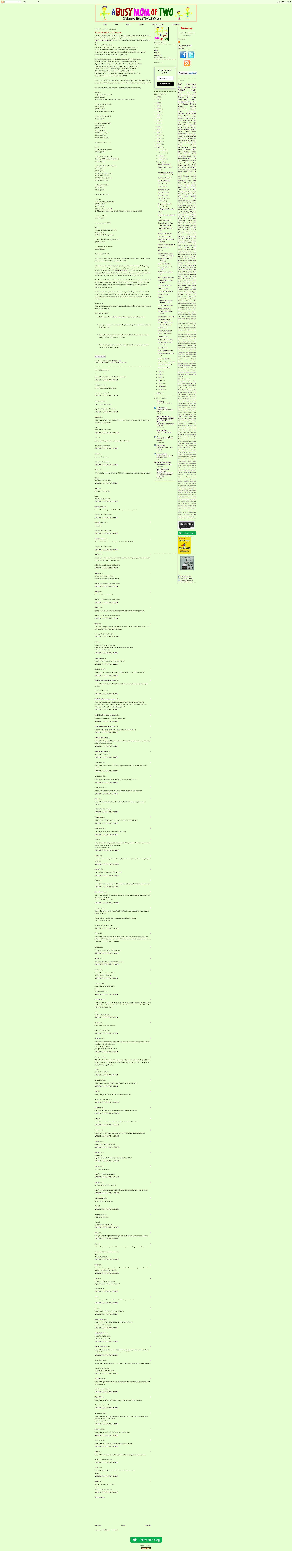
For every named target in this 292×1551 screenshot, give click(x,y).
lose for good (189, 479)
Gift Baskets (185, 407)
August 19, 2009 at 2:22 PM (106, 664)
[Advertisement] (106, 1511)
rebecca (97, 1022)
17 (150, 642)
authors (179, 454)
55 (150, 1182)
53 (150, 1152)
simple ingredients (186, 499)
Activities (180, 192)
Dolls (194, 265)
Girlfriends (180, 309)
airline (179, 452)
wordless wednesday (184, 129)
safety (187, 256)
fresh (186, 470)
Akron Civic (187, 165)
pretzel (184, 347)
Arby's (179, 383)
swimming (191, 292)
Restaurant (186, 158)
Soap (193, 436)
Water (186, 196)
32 (150, 839)
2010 (158, 144)
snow (190, 232)
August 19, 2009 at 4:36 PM (106, 694)
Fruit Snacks (193, 307)
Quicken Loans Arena (183, 432)
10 (150, 522)
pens (186, 488)
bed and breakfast (182, 456)
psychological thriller (183, 492)
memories (193, 254)
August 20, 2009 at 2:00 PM (106, 1314)
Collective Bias (191, 301)
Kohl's (190, 241)
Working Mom (192, 448)
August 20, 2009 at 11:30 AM (107, 1161)
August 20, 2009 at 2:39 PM (106, 1408)
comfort (194, 461)
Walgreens (192, 111)
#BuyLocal (180, 296)
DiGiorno (183, 394)
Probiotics (184, 430)
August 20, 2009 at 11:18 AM (107, 1136)
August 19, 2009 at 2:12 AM (106, 568)
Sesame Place (186, 316)
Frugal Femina (99, 507)
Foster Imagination (190, 214)
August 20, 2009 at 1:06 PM (106, 1303)
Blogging (186, 127)
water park (184, 209)
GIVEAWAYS (175, 24)
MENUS (128, 24)
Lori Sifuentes (99, 1198)
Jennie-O (188, 216)
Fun (189, 183)
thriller (186, 163)
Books (186, 99)
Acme (189, 180)
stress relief (186, 258)
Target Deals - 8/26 (164, 190)
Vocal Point (181, 448)
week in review (192, 356)
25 (150, 751)
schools (180, 258)
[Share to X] (100, 356)
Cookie (194, 165)
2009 (158, 147)
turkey (179, 203)
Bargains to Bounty (101, 1346)
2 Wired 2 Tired (162, 408)
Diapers (190, 265)
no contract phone (187, 483)
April (160, 380)
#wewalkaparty (181, 381)
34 (150, 869)
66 (150, 1346)
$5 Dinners (160, 401)
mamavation (182, 109)
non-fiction (181, 256)
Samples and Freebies (164, 178)
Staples (183, 439)
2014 (158, 132)
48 (150, 1091)
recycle (182, 494)
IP (111, 209)
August (161, 162)
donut (179, 334)
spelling (183, 501)
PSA (185, 423)
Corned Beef (186, 303)
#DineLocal (193, 361)
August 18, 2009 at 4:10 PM (106, 501)
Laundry (184, 203)
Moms (179, 176)
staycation (187, 354)
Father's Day (181, 307)
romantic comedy (183, 290)
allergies (184, 452)
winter (186, 358)
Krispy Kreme (192, 414)
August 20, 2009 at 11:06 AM (107, 1125)
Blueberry (190, 296)
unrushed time (181, 512)
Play (188, 203)
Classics (185, 392)
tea (195, 292)
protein (188, 347)
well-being (193, 514)
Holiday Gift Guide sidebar (162, 58)
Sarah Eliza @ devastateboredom (105, 680)
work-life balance (190, 517)
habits (185, 472)
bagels (190, 454)
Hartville (180, 312)
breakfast (193, 196)
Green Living (187, 174)
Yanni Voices (189, 327)
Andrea (97, 1468)
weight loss (186, 120)
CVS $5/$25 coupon (164, 319)
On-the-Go (193, 421)
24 (150, 737)
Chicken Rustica (163, 336)
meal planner (192, 341)
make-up (186, 481)
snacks (180, 138)
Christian (187, 238)
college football (182, 461)
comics (179, 463)
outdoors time (183, 485)
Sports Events (186, 318)
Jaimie (97, 417)
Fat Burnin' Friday (190, 118)
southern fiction (192, 352)
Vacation (180, 178)
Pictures (184, 194)
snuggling (194, 499)
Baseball (190, 261)
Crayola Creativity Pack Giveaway (165, 343)
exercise (193, 129)
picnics (179, 347)
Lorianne (97, 1130)
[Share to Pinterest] (104, 356)
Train (183, 443)
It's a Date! (161, 297)
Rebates (180, 223)
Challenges (180, 301)
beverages (180, 330)
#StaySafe (193, 372)
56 (150, 1198)
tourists (188, 508)
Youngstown (193, 450)
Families (181, 113)
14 (150, 591)
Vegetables (181, 225)
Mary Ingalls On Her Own (166, 277)
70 (150, 1413)
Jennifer (97, 1141)
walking (193, 163)
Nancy (97, 470)
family (180, 120)
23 (150, 726)
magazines (180, 481)
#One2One (193, 367)
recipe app (193, 347)
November (162, 153)
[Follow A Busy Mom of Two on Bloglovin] (188, 74)
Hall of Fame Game (191, 410)
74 (150, 1467)
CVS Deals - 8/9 (163, 288)
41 (150, 969)
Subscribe (165, 84)
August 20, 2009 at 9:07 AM (106, 1075)
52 (150, 1141)
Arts (183, 214)
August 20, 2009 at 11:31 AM (107, 1177)
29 (150, 798)
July (160, 371)
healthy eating (192, 336)
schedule (186, 350)
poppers (190, 488)
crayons (183, 463)
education (193, 249)
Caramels (187, 298)
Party (179, 243)
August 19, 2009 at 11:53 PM (107, 964)
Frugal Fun (186, 403)
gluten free (193, 470)
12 (150, 554)
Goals (186, 241)
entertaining (193, 187)
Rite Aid (193, 158)
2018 (158, 121)
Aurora (183, 383)
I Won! (160, 212)
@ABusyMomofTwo (119, 317)
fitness (185, 468)
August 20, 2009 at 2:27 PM (106, 1355)
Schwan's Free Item (164, 368)
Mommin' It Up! (162, 454)
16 (150, 623)
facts (182, 468)
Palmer (194, 241)
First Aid (185, 399)
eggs (186, 227)
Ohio (183, 269)
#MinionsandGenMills (183, 367)
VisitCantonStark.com (190, 445)
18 (150, 658)
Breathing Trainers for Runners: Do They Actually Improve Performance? (165, 474)
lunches (194, 207)
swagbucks (193, 503)
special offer (181, 354)
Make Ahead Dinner (164, 184)
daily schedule (186, 332)
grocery (191, 281)
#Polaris (187, 370)
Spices (179, 318)
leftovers (194, 283)
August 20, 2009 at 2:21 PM (106, 1328)
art (195, 452)
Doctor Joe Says (162, 430)
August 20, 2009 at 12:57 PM (107, 1259)
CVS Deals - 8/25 (163, 193)
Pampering (188, 269)
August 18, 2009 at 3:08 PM (106, 449)
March (161, 383)
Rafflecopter (193, 432)
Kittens (187, 414)
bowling (180, 276)
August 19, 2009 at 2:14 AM (106, 602)
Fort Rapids (181, 401)
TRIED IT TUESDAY (158, 24)
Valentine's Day (182, 327)
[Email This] (96, 356)
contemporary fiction (187, 198)
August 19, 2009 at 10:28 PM (107, 864)
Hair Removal (181, 410)
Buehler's (180, 263)
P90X (189, 156)
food (179, 116)
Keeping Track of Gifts (165, 204)
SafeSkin (180, 434)
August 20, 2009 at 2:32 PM (106, 1373)
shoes (195, 350)
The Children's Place (187, 441)
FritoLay (187, 307)
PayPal (187, 425)
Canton (183, 298)
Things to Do (185, 323)
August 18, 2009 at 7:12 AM (106, 412)
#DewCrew (181, 361)
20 (150, 680)
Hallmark (180, 412)
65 (150, 1333)
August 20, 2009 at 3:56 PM (106, 1446)
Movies (180, 158)
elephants (184, 465)
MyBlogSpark (121, 362)
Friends (194, 147)
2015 (158, 129)
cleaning (194, 247)
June (160, 374)
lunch (195, 479)
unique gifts (181, 356)
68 (150, 1378)
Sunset (187, 439)
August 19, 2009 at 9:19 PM (106, 823)
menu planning (182, 285)
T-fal (189, 243)
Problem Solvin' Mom (164, 462)
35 (150, 880)
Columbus (180, 303)
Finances (180, 399)
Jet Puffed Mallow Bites (165, 305)
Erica (96, 1265)
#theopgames (181, 236)
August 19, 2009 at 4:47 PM (106, 732)
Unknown (98, 817)
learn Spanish (181, 479)
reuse (195, 494)
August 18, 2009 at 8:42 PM (106, 533)
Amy (96, 881)
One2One (181, 143)
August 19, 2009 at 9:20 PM (106, 834)
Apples (185, 261)
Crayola (180, 160)
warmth (191, 512)
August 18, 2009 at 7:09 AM (106, 380)
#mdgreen (180, 374)
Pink (191, 425)
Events (194, 305)
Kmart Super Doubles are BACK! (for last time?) (165, 173)
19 (150, 669)
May (160, 377)
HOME (105, 24)
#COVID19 (181, 134)
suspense (193, 140)
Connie (97, 856)
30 (150, 817)
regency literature (190, 287)
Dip (195, 238)
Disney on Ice (192, 303)
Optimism (180, 423)
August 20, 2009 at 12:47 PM (107, 1239)
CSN (195, 296)
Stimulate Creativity (190, 176)
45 (150, 1038)
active (194, 327)
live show (193, 169)
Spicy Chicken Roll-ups (165, 291)
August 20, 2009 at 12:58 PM (107, 1273)
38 (150, 933)
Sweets (179, 441)
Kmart (194, 134)
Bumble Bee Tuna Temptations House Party (166, 208)
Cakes (179, 169)
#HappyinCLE (192, 363)
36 (150, 892)
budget (191, 459)
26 (150, 762)
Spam (179, 439)
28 (150, 787)
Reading (187, 185)
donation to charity (183, 187)
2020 (158, 115)
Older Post (148, 1525)
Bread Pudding (186, 387)
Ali (96, 1297)
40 (150, 958)
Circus (190, 192)
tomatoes (190, 505)
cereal (180, 140)
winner (194, 232)
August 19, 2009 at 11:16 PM (107, 953)
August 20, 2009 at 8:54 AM (106, 1052)
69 (150, 1397)
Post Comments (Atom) (110, 1530)
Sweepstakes (193, 321)
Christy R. (98, 1429)
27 (150, 776)
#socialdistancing (183, 147)
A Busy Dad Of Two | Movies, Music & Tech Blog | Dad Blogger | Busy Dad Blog (166, 419)
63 (150, 1308)
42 (150, 983)
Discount (186, 160)
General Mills (192, 405)
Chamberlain (190, 390)
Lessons (185, 416)
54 (150, 1166)
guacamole (180, 472)
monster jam (189, 343)
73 (150, 1451)
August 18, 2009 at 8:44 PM (106, 550)
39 (150, 947)
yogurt (179, 234)
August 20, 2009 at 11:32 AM (107, 1193)
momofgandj (99, 999)
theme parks (184, 505)
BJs (185, 296)
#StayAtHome (181, 180)
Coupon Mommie (122, 270)
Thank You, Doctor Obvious (164, 432)
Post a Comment (100, 1497)
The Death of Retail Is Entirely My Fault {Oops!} (165, 456)
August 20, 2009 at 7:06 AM (106, 994)
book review (191, 94)
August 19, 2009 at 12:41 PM (107, 637)
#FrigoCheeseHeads (183, 363)
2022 (158, 109)
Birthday (180, 174)
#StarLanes (188, 372)
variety (186, 512)
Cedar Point (193, 298)
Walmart (187, 225)
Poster (179, 430)
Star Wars (193, 318)
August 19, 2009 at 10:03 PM (107, 850)
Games (194, 192)
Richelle (97, 1107)
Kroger (112, 362)
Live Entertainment (190, 136)
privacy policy (188, 490)
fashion (185, 334)
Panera (179, 425)
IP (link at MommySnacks (110, 159)
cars (190, 276)
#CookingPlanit (192, 234)
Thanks (179, 323)
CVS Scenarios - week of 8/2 (166, 362)
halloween (193, 227)
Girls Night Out (187, 309)
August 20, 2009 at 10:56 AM (107, 1113)
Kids (187, 97)
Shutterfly (189, 272)
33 (150, 855)
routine (188, 496)
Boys (194, 261)
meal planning (186, 254)
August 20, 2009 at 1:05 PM (106, 1291)
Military (191, 419)
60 (150, 1264)
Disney (194, 156)
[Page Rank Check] (184, 576)
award (183, 454)
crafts (179, 227)
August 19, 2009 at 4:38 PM (106, 710)
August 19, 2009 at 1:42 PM (106, 653)
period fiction (186, 140)
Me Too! (160, 250)
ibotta (192, 474)
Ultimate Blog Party (184, 325)
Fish (188, 399)
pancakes (185, 345)
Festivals (194, 396)
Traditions (193, 185)
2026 (158, 97)
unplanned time (192, 510)
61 (150, 1278)
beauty (194, 454)
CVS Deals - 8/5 (163, 328)
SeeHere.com (181, 436)
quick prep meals (183, 232)
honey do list (182, 474)
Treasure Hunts (189, 443)
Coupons (193, 99)
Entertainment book (188, 305)
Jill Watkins (98, 1378)
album (194, 245)
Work (190, 245)
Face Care (188, 396)
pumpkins (191, 492)
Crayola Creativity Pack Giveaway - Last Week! (166, 254)
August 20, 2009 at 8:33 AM (106, 1033)
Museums (180, 185)
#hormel (180, 165)
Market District (185, 419)
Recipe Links (183, 102)
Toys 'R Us (192, 160)
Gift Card (190, 407)
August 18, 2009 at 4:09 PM (106, 483)
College (190, 392)
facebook (180, 252)
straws (179, 503)
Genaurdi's (185, 405)
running (186, 171)
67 (150, 1360)
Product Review (183, 125)
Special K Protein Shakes (165, 351)
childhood (186, 247)
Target (180, 127)
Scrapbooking (193, 434)
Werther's (186, 448)
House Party (181, 216)
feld (188, 167)
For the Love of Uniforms (165, 339)
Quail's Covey (192, 430)
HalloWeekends (187, 412)
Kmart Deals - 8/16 (163, 247)
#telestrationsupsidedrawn (184, 379)
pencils (183, 488)
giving (182, 336)
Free (180, 86)
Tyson (194, 323)
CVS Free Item (162, 187)
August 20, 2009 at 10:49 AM (107, 1102)
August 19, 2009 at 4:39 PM (106, 721)
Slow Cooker (188, 436)
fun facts (189, 334)
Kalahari (194, 216)
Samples (193, 90)
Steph (96, 799)
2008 (158, 393)
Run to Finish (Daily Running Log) (163, 470)
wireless (180, 517)
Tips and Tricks (183, 149)
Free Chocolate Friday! (165, 236)
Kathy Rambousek (100, 737)
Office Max (192, 220)
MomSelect (192, 138)
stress (191, 354)
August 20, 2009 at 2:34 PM (106, 1392)
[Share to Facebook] (102, 356)
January (161, 389)
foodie (194, 468)
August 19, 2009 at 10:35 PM (107, 875)
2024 (158, 103)
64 (150, 1319)
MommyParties (182, 220)
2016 (158, 126)
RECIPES (141, 24)
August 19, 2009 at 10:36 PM (107, 887)
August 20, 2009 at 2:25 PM (106, 1341)
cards (185, 330)
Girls (183, 241)
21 (150, 699)
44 (150, 1022)
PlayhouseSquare (182, 428)
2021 (158, 112)
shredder (180, 499)
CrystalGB (98, 1397)
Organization (182, 156)
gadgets (180, 281)
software (185, 292)
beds (188, 456)
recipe (180, 163)
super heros (187, 503)
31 (150, 828)
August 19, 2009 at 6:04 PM (106, 782)
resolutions (190, 494)
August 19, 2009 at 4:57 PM (106, 746)
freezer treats (181, 470)
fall (182, 334)
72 (150, 1440)
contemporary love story (185, 200)
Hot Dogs (187, 312)
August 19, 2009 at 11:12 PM (107, 928)
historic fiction (192, 252)
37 (150, 908)
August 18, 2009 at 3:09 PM (106, 465)
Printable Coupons (163, 294)
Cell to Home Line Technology (163, 199)
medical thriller (182, 343)
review (190, 102)
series (194, 290)
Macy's (190, 416)
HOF (195, 407)
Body (185, 385)
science (190, 290)
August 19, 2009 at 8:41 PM (106, 812)
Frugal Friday (190, 131)
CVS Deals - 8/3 (163, 348)
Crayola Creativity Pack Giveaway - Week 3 (165, 301)
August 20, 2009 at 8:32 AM (106, 1017)
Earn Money (181, 267)
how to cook (181, 338)
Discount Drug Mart (191, 394)
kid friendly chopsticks (190, 477)
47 (150, 1080)
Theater (184, 274)
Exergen (183, 396)
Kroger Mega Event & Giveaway (108, 32)
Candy (179, 298)
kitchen (180, 254)
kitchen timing (185, 341)
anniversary (190, 452)
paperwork (193, 485)
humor (184, 283)
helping (190, 472)
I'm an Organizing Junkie (165, 437)
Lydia (96, 1232)
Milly (195, 419)
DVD (192, 238)
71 (150, 1429)
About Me (193, 171)
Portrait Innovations (191, 428)
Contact (156, 52)
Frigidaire (180, 403)
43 (150, 999)
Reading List (158, 55)
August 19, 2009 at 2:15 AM (106, 618)
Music (186, 116)
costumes (187, 278)
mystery (180, 171)
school (189, 189)
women (184, 517)
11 (150, 538)
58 (150, 1232)
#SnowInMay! (181, 372)
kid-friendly (188, 229)
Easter (179, 396)
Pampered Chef (192, 423)
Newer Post (98, 1525)
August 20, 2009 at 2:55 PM (106, 1435)
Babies (194, 180)
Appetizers (189, 236)
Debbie (97, 555)
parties (179, 488)
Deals (180, 99)
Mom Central (189, 267)
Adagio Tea (193, 212)
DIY (185, 183)
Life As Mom (161, 445)
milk (179, 209)
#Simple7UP (193, 370)
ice (195, 474)
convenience (193, 330)
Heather (97, 958)
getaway (185, 281)
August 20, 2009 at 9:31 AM (106, 1086)
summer (194, 178)
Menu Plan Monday (187, 88)
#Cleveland (193, 358)
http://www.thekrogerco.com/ (104, 40)
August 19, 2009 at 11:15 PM (107, 942)
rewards (180, 496)
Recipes (181, 97)
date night (188, 463)
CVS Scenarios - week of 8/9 (166, 316)
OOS (188, 421)
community (181, 278)
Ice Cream (185, 138)
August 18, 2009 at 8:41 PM (106, 517)
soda (179, 501)
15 (150, 607)
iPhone (188, 283)
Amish (180, 131)
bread (185, 276)
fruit (189, 227)
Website (190, 143)
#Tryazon (193, 145)
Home (123, 1525)
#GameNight (191, 209)
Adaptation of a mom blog (164, 464)
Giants (179, 407)
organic (194, 285)
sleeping (180, 292)
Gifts (179, 194)
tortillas (183, 508)
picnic (194, 345)
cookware (187, 249)
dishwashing (193, 332)
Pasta (190, 314)
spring (194, 189)
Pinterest (194, 314)
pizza (187, 178)
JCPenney (193, 312)
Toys (185, 143)
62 (150, 1296)
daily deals (182, 167)
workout (188, 294)
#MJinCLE (180, 365)
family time (181, 189)
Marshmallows (192, 218)
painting (189, 485)
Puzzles (194, 269)
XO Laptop (181, 450)
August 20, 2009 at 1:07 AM (106, 978)
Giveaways (105, 362)
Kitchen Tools (182, 218)
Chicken (180, 183)
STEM (179, 316)
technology (193, 258)
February (161, 386)
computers (193, 225)
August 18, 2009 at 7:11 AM (106, 396)
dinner (180, 145)
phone (194, 229)
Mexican (180, 314)
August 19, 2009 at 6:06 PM (106, 793)
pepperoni (180, 287)
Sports (183, 169)
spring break (189, 501)
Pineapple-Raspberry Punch (166, 244)
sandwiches (193, 256)
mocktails (180, 483)
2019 (158, 118)
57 (150, 1214)
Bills (182, 385)
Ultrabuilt (194, 325)
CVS (116, 24)
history (194, 472)
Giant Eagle (192, 123)
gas (189, 470)
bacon (187, 454)
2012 (158, 138)
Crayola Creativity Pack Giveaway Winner (165, 224)
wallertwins (98, 658)
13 (150, 573)
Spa (195, 436)
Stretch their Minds (183, 321)
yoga (195, 294)
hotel (188, 474)
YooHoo (187, 450)
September (162, 159)
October (161, 156)
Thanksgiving (192, 223)
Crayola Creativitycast (165, 365)
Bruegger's (193, 387)
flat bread (190, 468)
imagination (189, 338)
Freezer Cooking (191, 401)
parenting (190, 345)
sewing (194, 496)
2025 (158, 100)
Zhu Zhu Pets (187, 207)
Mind (179, 421)
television (180, 294)
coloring (189, 461)
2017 (158, 123)
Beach (179, 385)
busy (195, 459)
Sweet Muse (193, 439)
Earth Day (180, 305)
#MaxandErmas (187, 365)
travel (194, 354)
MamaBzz (193, 125)
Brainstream (190, 385)
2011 (158, 141)
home (179, 283)
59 (150, 1244)
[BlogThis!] (98, 356)
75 (150, 1481)
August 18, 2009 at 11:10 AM (107, 432)
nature (189, 285)
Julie (96, 438)
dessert (183, 227)
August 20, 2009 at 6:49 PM (106, 1492)
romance (180, 136)
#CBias (180, 261)
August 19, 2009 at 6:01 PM (106, 771)
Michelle (97, 869)
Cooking (185, 152)
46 (150, 1057)
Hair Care (193, 309)
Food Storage (193, 399)
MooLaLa (185, 314)
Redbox (185, 223)
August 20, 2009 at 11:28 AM (107, 1147)
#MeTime (194, 365)
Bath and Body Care (191, 383)
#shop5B (185, 374)
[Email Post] (119, 360)
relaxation (180, 350)
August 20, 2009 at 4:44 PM (106, 1462)
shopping (193, 167)
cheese (179, 247)
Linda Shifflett (99, 1319)
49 (150, 1107)
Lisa (96, 1308)
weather (186, 356)
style (183, 503)
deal (195, 143)
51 (150, 1130)
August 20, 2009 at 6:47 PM (106, 1476)
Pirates (194, 425)
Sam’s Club (186, 434)
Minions (184, 421)
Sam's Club (181, 272)
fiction (194, 97)
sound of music (181, 352)
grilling (186, 336)
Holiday (193, 127)
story (195, 501)
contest (194, 200)
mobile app (193, 481)
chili (188, 330)
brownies (187, 459)
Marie (96, 623)
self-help (191, 350)
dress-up (194, 278)
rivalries (184, 496)
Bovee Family (99, 892)
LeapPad (180, 416)
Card (182, 238)
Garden (180, 241)
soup (187, 352)
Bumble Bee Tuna (182, 390)
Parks (183, 425)
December (162, 150)
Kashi (183, 414)
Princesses (184, 243)
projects (194, 490)
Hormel (185, 104)
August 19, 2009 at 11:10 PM (107, 903)
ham (195, 281)
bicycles (192, 456)
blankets (183, 459)
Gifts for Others (190, 154)
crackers (180, 332)
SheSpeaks (193, 316)
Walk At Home (183, 245)
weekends (180, 358)
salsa (191, 496)
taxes (179, 505)
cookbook (180, 249)
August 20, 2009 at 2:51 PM (106, 1424)
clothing (188, 169)
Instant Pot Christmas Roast (164, 403)
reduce (186, 494)
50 (150, 1118)
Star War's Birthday (164, 181)
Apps (179, 214)
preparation (180, 490)
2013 (158, 135)
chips (194, 276)
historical (191, 149)
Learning (193, 183)
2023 (158, 106)
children (193, 106)
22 (150, 715)
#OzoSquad (181, 370)
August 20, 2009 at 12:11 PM (107, 1209)
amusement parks (191, 274)
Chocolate (188, 134)
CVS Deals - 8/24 (163, 196)
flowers (186, 252)
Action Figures (191, 381)
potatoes (194, 488)
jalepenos (180, 477)
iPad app (181, 229)
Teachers (194, 243)
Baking (186, 192)
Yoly (96, 1091)
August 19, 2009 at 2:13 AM (106, 586)
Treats (191, 323)
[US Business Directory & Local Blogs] (146, 1549)
